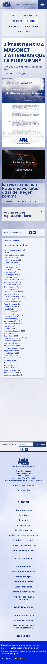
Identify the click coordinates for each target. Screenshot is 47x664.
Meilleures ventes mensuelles (23, 535)
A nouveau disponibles (23, 550)
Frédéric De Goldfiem (11, 348)
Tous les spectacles (13, 241)
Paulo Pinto (8, 309)
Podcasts (16, 21)
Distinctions (23, 31)
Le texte (14, 15)
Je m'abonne (40, 444)
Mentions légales (23, 530)
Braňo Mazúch (9, 287)
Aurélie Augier (9, 326)
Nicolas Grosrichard (11, 280)
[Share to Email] (34, 232)
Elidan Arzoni (8, 258)
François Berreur (10, 265)
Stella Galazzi (9, 294)
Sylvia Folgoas (9, 272)
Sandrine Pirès (9, 333)
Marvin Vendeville (10, 282)
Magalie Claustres (10, 270)
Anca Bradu (8, 314)
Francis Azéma (9, 289)
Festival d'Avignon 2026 (23, 591)
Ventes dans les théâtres (23, 545)
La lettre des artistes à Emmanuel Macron (23, 626)
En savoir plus (30, 15)
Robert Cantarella (10, 375)
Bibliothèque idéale (23, 581)
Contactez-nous (23, 510)
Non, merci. (19, 658)
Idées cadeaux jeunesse (23, 571)
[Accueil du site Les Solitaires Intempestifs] (23, 4)
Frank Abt (7, 329)
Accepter (6, 658)
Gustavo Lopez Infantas (12, 297)
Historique (24, 515)
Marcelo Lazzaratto (11, 302)
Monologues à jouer (23, 576)
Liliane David (8, 355)
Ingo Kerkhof (8, 343)
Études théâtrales (23, 586)
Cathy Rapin (8, 336)
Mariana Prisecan (10, 311)
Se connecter (23, 490)
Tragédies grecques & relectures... (23, 598)
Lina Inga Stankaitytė (11, 255)
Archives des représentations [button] (17, 214)
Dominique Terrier (10, 358)
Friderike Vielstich (10, 360)
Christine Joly (9, 299)
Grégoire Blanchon (11, 316)
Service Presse (23, 525)
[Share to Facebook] (30, 232)
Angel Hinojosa (9, 351)
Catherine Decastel (11, 284)
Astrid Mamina (9, 321)
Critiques (14, 26)
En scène (31, 21)
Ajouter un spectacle (23, 615)
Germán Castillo (10, 341)
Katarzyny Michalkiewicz (13, 338)
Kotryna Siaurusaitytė (12, 250)
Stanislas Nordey (10, 370)
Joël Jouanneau (10, 346)
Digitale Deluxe (27, 485)
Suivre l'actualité (9, 444)
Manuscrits (23, 520)
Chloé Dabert (8, 267)
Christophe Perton (10, 319)
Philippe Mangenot (10, 260)
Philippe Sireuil (9, 368)
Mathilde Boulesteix (11, 292)
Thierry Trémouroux (11, 304)
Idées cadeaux (23, 566)
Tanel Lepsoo (8, 306)
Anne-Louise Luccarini (12, 331)
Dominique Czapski (11, 262)
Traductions (31, 26)
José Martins (8, 363)
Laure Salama (9, 353)
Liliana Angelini (9, 275)
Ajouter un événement (23, 620)
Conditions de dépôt (23, 540)
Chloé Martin (8, 277)
